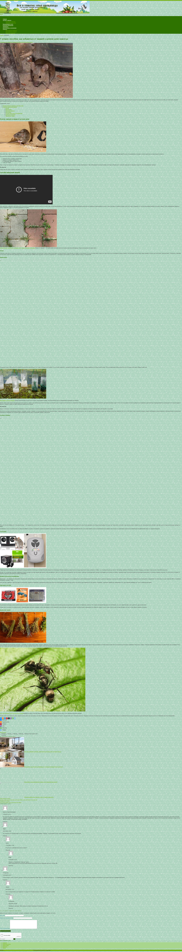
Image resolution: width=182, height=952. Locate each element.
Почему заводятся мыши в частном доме (13, 105)
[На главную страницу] (91, 7)
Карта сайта (6, 945)
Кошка (7, 108)
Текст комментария (5, 928)
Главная (5, 19)
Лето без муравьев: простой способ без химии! (11, 713)
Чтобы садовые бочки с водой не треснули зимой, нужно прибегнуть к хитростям (18, 799)
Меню (1, 14)
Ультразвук (8, 112)
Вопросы (5, 946)
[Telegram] (15, 718)
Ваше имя (2, 915)
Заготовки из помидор (11, 30)
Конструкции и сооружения (9, 28)
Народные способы (10, 114)
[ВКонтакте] (1, 718)
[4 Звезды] (20, 733)
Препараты (5, 26)
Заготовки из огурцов (11, 31)
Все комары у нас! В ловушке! (7, 400)
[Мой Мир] (5, 718)
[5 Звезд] (25, 733)
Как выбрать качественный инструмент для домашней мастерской (40, 782)
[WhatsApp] (13, 718)
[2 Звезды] (8, 733)
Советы (2, 35)
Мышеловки (9, 109)
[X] (9, 718)
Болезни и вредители (8, 25)
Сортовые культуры (10, 21)
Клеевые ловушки (10, 111)
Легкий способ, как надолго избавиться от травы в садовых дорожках (17, 248)
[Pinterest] (7, 718)
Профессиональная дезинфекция (14, 113)
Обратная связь (7, 944)
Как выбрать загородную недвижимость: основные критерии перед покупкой (43, 766)
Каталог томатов (7, 20)
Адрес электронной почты (6, 918)
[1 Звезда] (3, 733)
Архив (4, 948)
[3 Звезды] (14, 733)
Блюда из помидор (10, 33)
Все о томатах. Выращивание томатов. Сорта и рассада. (18, 950)
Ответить (5, 821)
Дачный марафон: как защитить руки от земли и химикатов (39, 797)
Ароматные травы (10, 116)
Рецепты (5, 29)
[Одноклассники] (3, 718)
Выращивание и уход (8, 24)
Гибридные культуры (11, 23)
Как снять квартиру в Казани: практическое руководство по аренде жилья (42, 751)
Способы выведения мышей (10, 107)
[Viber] (11, 718)
